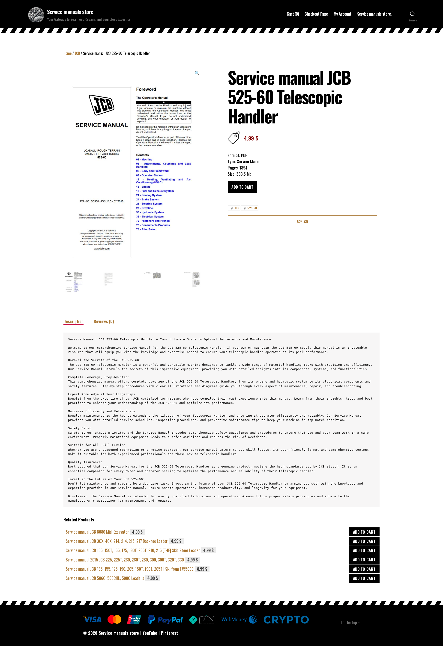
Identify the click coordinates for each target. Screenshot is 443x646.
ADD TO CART (364, 532)
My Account (342, 14)
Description (73, 321)
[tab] (73, 321)
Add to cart (242, 187)
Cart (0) (293, 14)
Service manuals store (70, 11)
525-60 (250, 208)
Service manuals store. (374, 14)
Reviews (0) (104, 321)
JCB (77, 53)
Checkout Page (316, 14)
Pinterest (169, 633)
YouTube (150, 633)
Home (67, 53)
